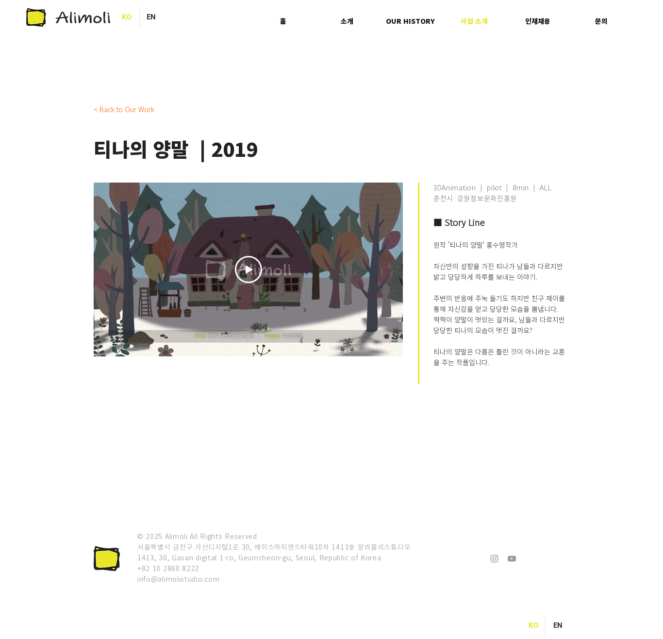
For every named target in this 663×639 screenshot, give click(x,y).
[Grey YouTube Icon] (512, 559)
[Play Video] (248, 269)
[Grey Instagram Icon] (494, 559)
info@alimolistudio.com (178, 579)
